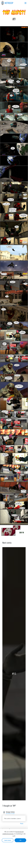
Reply (21, 823)
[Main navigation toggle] (25, 3)
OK (20, 840)
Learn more (7, 840)
